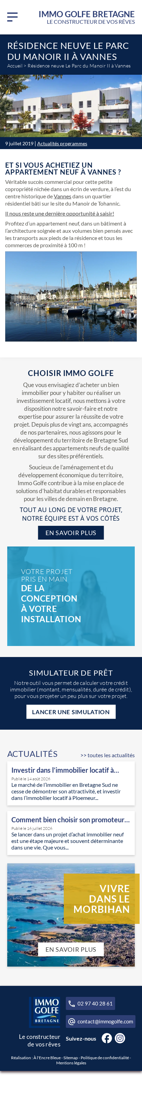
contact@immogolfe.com (105, 1021)
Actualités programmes (62, 143)
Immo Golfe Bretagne (87, 17)
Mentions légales (71, 1062)
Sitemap (70, 1057)
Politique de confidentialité (105, 1057)
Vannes (62, 196)
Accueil (15, 66)
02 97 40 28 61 (95, 1003)
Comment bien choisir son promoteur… (70, 819)
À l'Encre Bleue (47, 1057)
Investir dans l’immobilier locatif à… (65, 770)
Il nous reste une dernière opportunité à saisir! (59, 213)
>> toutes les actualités (107, 755)
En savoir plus (71, 532)
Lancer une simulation (71, 711)
